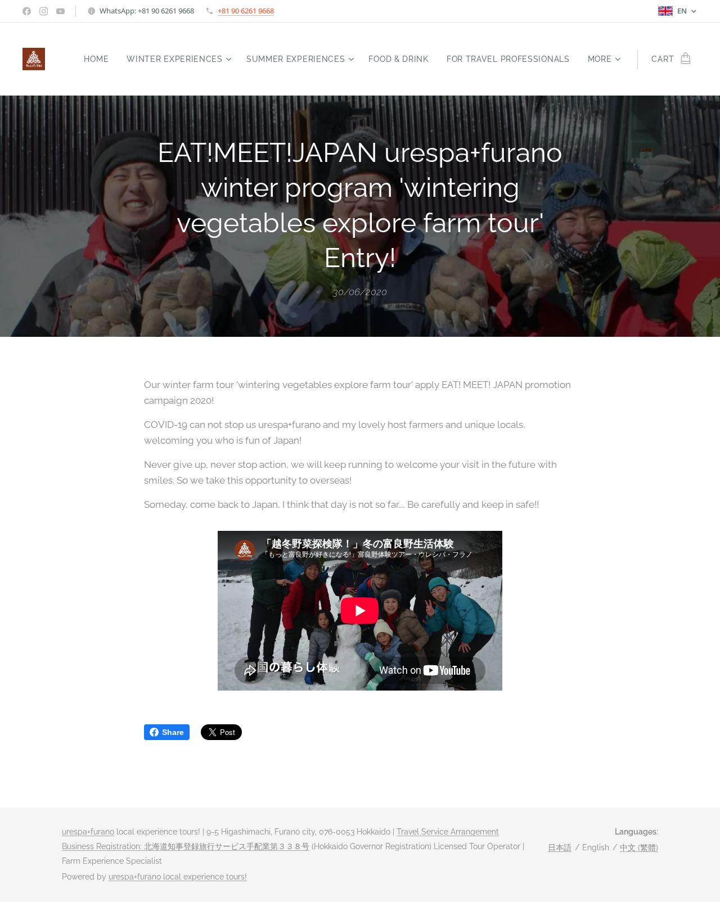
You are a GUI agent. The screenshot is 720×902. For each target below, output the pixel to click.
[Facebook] (27, 11)
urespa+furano (88, 831)
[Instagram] (44, 11)
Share (173, 732)
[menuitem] (99, 59)
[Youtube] (60, 11)
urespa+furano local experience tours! (178, 876)
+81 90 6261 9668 (246, 11)
